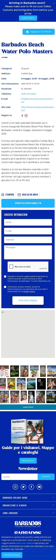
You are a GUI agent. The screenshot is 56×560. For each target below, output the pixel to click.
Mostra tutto (28, 461)
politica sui (20, 543)
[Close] (54, 2)
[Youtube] (39, 487)
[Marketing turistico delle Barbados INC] (28, 524)
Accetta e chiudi (11, 555)
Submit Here (28, 18)
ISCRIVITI (46, 477)
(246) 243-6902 (28, 94)
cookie (29, 543)
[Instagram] (26, 115)
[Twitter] (23, 487)
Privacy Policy (29, 291)
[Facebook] (22, 115)
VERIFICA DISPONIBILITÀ (28, 203)
